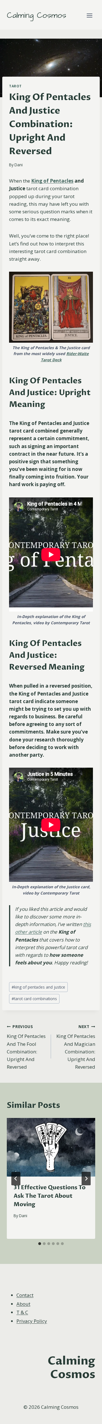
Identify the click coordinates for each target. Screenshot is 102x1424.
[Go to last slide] (15, 1178)
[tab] (39, 1243)
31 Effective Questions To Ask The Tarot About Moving (50, 1196)
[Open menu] (89, 15)
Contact (24, 1295)
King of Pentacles (52, 181)
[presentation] (51, 1147)
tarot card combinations (34, 998)
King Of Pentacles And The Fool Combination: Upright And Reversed (26, 1047)
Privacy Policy (31, 1321)
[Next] (86, 1178)
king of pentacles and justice (38, 987)
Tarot (15, 86)
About (23, 1304)
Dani (18, 164)
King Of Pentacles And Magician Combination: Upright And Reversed (75, 1047)
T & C (22, 1312)
